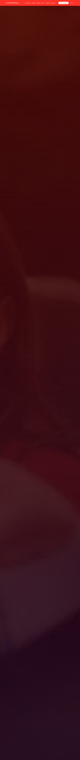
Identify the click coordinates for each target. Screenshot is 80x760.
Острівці (33, 2)
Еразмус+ (53, 2)
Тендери (48, 2)
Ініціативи (28, 2)
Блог (43, 2)
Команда (39, 2)
